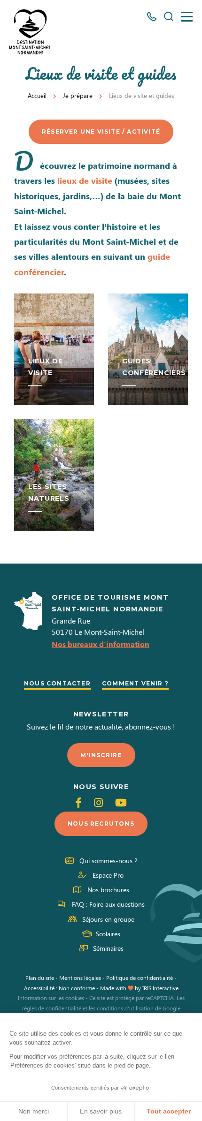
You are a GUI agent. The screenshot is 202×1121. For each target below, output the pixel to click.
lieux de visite (84, 180)
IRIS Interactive (160, 988)
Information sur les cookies (51, 997)
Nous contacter (57, 683)
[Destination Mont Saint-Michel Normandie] (30, 31)
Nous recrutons (101, 823)
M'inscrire (101, 755)
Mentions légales (80, 977)
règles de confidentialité (51, 1008)
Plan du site (39, 977)
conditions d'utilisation (125, 1008)
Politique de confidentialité (139, 977)
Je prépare (78, 95)
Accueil (37, 95)
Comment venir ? (135, 683)
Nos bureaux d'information (100, 644)
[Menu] (187, 16)
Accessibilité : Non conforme (59, 988)
